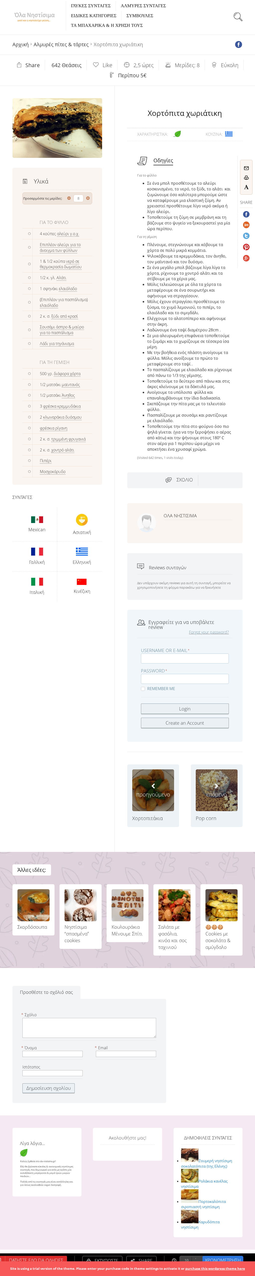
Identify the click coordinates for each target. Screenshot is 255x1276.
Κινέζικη (82, 591)
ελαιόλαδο (68, 288)
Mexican (37, 529)
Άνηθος (68, 395)
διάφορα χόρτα (67, 373)
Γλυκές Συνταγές (91, 5)
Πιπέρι (46, 460)
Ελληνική (82, 562)
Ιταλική (37, 592)
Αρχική (20, 44)
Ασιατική (82, 532)
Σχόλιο (185, 480)
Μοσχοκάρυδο (52, 471)
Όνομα (29, 1048)
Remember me (161, 688)
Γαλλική (37, 562)
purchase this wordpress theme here (215, 1268)
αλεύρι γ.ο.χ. (68, 233)
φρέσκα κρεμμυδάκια (62, 406)
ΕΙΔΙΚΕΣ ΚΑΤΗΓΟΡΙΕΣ (93, 15)
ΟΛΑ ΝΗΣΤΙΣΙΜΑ (180, 516)
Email (102, 1048)
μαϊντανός (71, 384)
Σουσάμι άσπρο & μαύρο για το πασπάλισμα (62, 329)
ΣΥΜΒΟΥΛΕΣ (140, 15)
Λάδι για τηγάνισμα (57, 343)
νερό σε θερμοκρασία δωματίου (61, 264)
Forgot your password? (209, 632)
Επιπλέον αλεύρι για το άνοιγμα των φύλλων (60, 247)
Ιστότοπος (31, 1067)
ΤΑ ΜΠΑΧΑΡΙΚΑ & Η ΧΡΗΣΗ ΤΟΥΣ (107, 25)
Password (153, 670)
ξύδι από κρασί (64, 316)
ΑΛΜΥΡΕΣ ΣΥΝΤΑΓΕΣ (143, 5)
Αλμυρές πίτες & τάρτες (61, 44)
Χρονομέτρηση (223, 1260)
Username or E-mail (164, 650)
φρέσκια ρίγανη (53, 428)
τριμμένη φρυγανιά (68, 439)
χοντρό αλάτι (62, 450)
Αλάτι (61, 277)
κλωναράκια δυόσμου (62, 417)
